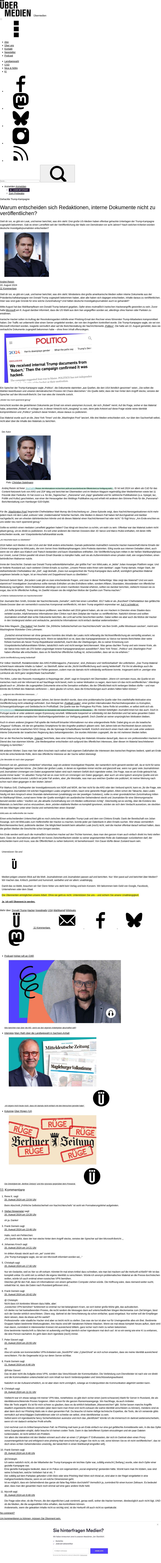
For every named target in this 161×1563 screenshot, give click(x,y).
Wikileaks (71, 910)
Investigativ (41, 910)
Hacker (31, 910)
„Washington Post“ (17, 511)
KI (5, 71)
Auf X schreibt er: (130, 604)
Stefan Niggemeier (14, 1211)
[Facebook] (101, 927)
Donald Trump (19, 910)
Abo (6, 42)
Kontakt (8, 48)
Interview (9, 1033)
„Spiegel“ (38, 738)
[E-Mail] (67, 927)
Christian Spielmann (22, 482)
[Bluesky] (134, 927)
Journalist (31, 488)
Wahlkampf (59, 910)
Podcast (8, 55)
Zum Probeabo (16, 193)
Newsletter (10, 52)
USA (50, 910)
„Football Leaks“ (72, 703)
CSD (7, 64)
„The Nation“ (26, 626)
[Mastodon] (16, 945)
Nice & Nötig (11, 68)
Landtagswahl (11, 61)
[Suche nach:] (20, 180)
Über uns (9, 45)
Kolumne (9, 1111)
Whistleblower (7, 710)
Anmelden (21, 186)
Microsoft (10, 310)
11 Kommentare (8, 288)
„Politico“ (109, 326)
